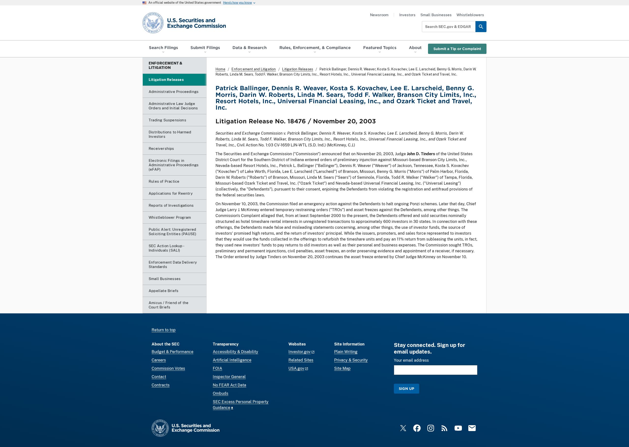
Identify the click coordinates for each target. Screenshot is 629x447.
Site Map (342, 368)
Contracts (161, 385)
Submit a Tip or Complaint (457, 49)
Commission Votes (168, 368)
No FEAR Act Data (229, 385)
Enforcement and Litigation (253, 69)
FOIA (217, 368)
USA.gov (296, 368)
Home (220, 69)
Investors (407, 15)
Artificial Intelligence (232, 360)
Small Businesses (436, 15)
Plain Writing (345, 351)
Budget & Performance (172, 351)
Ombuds (220, 393)
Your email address (411, 360)
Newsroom (379, 15)
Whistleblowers (470, 15)
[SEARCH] (480, 26)
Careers (159, 360)
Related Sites (300, 360)
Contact (159, 376)
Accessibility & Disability (235, 351)
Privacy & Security (351, 360)
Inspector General (229, 376)
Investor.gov (299, 351)
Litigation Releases (297, 69)
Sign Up (406, 388)
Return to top (164, 330)
